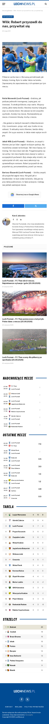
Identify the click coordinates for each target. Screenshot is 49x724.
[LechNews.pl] (24, 3)
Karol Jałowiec (19, 216)
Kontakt (9, 707)
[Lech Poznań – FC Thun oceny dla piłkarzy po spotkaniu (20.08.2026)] (24, 341)
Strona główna (7, 10)
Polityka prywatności (34, 707)
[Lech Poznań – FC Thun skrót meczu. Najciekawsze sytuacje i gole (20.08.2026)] (24, 265)
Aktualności (8, 16)
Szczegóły (29, 715)
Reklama (18, 707)
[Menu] (3, 4)
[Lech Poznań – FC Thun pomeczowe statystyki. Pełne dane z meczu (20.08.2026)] (24, 303)
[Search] (45, 4)
